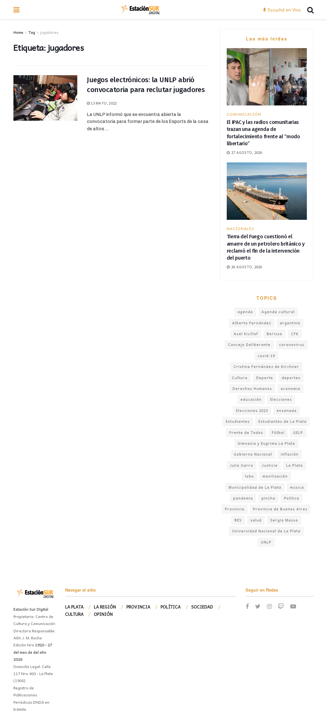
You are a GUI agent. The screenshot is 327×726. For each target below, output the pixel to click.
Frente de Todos (246, 432)
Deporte (264, 377)
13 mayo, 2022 (103, 103)
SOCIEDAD (202, 606)
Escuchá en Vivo (284, 9)
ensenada (287, 410)
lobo (249, 476)
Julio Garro (241, 465)
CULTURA (74, 614)
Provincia (234, 509)
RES (238, 520)
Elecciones (281, 399)
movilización (275, 476)
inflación (290, 454)
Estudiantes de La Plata (282, 421)
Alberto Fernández (251, 323)
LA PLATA (74, 606)
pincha (268, 498)
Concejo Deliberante (249, 344)
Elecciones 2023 (252, 410)
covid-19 (266, 355)
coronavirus (291, 344)
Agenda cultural (278, 311)
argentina (290, 323)
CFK (295, 333)
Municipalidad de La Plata (255, 487)
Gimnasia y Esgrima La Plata (266, 443)
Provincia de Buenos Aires (280, 509)
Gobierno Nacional (253, 454)
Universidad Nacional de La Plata (266, 531)
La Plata (294, 465)
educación (251, 399)
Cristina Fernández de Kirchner (266, 366)
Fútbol (278, 432)
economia (290, 388)
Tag (31, 32)
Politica (291, 498)
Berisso (274, 333)
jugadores (49, 32)
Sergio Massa (284, 520)
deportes (291, 377)
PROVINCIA (138, 606)
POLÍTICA (171, 606)
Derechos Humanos (252, 388)
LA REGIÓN (105, 606)
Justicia (270, 465)
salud (256, 520)
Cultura (239, 377)
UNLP (266, 542)
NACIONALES (240, 228)
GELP (298, 432)
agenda (245, 311)
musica (297, 487)
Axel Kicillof (246, 333)
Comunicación (244, 114)
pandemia (243, 498)
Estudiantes (238, 421)
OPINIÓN (103, 614)
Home (18, 32)
